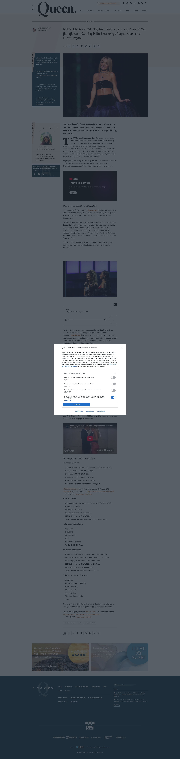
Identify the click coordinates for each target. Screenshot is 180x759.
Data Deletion (79, 411)
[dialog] (90, 379)
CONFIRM (76, 404)
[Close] (122, 348)
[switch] (113, 377)
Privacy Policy (101, 411)
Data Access (90, 411)
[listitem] (90, 373)
